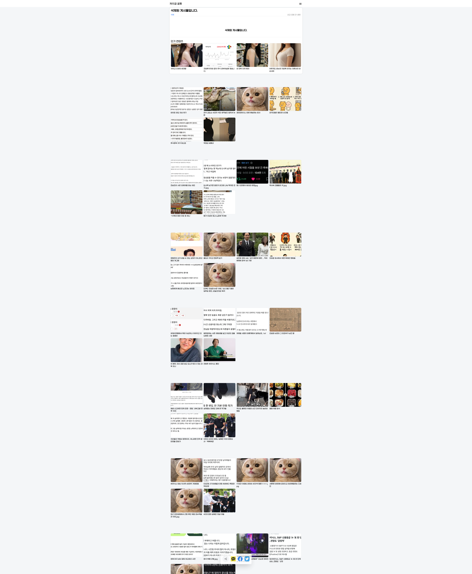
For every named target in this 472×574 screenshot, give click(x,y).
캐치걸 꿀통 (176, 3)
